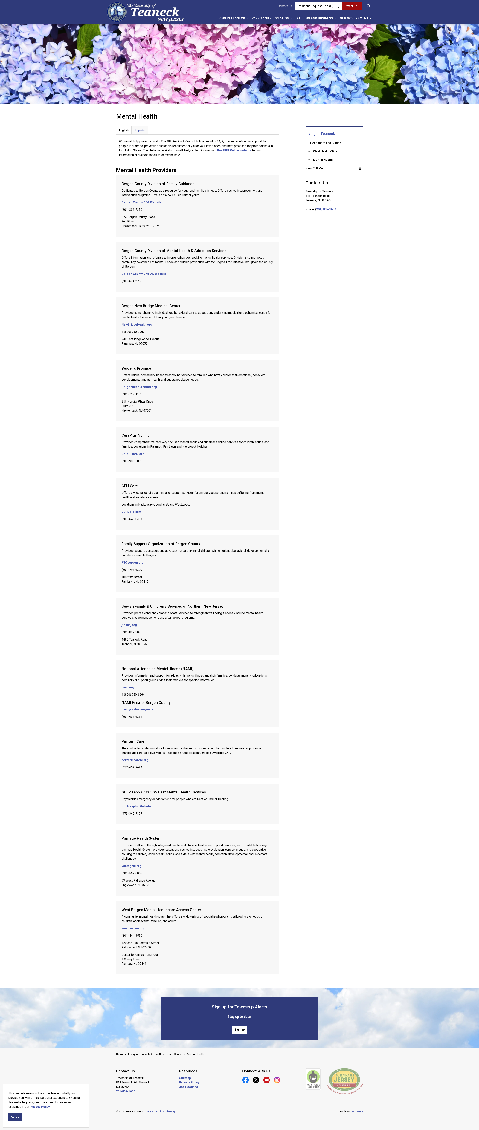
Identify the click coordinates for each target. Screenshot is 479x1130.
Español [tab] (140, 130)
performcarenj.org (135, 760)
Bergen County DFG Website (142, 202)
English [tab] (124, 130)
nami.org (128, 687)
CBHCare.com (131, 512)
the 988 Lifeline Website (234, 150)
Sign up (239, 1029)
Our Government (354, 18)
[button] (331, 168)
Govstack (357, 1111)
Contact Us (285, 6)
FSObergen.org (133, 562)
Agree (15, 1116)
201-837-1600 (125, 1091)
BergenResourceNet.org (139, 387)
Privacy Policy (40, 1106)
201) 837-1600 (326, 209)
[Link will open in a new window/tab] (313, 1079)
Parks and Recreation (270, 18)
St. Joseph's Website (136, 806)
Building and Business (314, 18)
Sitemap (185, 1078)
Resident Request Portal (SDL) (318, 6)
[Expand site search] (368, 6)
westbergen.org (133, 928)
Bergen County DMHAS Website (144, 274)
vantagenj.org (131, 866)
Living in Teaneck (230, 18)
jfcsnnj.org (129, 625)
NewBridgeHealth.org (137, 324)
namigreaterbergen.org (138, 709)
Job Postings (188, 1087)
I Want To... (352, 6)
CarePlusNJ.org (133, 454)
